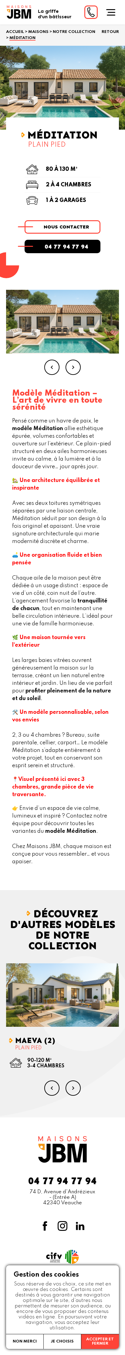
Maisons (38, 32)
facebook (45, 1226)
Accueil (15, 32)
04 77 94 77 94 (66, 246)
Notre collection (74, 32)
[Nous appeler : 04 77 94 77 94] (91, 12)
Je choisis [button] (62, 1341)
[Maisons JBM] (19, 12)
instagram (62, 1226)
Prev (51, 367)
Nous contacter (66, 227)
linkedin (80, 1226)
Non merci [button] (25, 1341)
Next (73, 367)
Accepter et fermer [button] (100, 1341)
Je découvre (66, 995)
